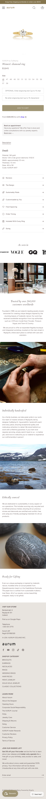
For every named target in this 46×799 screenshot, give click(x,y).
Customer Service (9, 727)
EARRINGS (6, 663)
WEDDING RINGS (9, 673)
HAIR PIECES (7, 677)
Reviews (8, 178)
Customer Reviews (9, 734)
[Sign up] (43, 775)
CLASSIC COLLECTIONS (11, 686)
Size (3, 76)
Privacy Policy (7, 737)
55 (37, 79)
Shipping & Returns (9, 721)
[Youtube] (8, 650)
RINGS (4, 670)
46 (3, 79)
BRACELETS (6, 660)
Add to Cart (23, 108)
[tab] (7, 142)
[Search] (34, 8)
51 (22, 79)
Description (6, 143)
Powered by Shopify (27, 790)
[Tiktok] (18, 650)
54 (33, 79)
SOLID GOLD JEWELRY (11, 683)
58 (7, 83)
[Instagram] (13, 650)
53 (29, 79)
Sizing (7, 229)
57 (3, 83)
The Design (9, 185)
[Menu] (3, 7)
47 (7, 79)
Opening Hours (8, 704)
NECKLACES (7, 667)
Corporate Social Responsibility (14, 707)
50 (18, 79)
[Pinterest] (23, 650)
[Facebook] (3, 650)
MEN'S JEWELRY (8, 680)
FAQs (4, 714)
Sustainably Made (12, 192)
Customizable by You (13, 200)
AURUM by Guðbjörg (10, 61)
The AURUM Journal (9, 711)
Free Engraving (11, 207)
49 (15, 79)
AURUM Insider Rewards (11, 731)
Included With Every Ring (15, 221)
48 (11, 79)
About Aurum (7, 697)
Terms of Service (8, 741)
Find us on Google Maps (11, 619)
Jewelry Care (7, 717)
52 (26, 79)
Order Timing (10, 214)
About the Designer (9, 701)
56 (41, 79)
